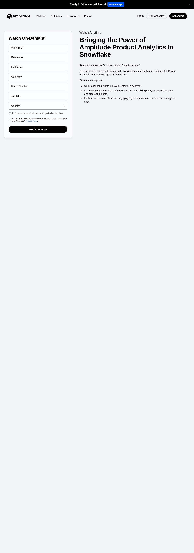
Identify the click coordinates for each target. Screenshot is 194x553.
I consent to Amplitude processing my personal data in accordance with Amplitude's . (39, 119)
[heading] (88, 4)
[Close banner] (189, 4)
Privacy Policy (31, 121)
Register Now (38, 129)
